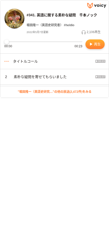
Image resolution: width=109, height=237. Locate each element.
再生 (97, 44)
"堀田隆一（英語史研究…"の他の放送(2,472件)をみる (55, 92)
